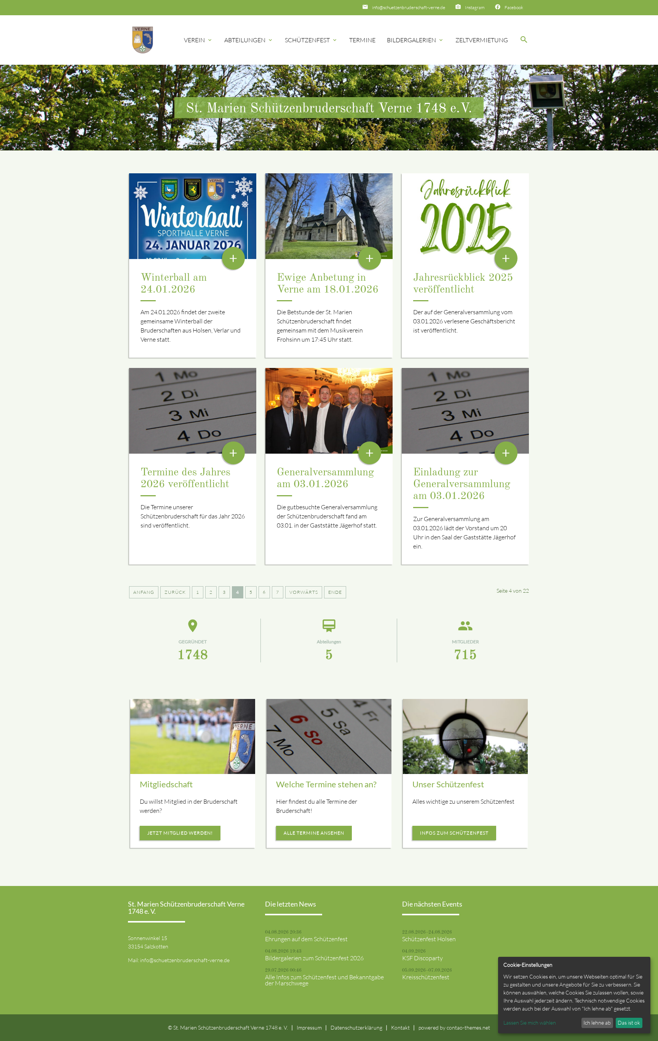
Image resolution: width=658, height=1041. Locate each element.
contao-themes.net (468, 1027)
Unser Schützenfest (448, 784)
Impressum (309, 1027)
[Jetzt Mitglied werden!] (192, 736)
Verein (198, 40)
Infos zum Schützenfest (454, 833)
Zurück (175, 592)
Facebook (514, 7)
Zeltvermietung (481, 40)
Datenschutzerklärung (356, 1027)
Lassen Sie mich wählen (529, 1022)
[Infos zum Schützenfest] (465, 736)
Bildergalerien (415, 40)
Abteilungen (248, 40)
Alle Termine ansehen (314, 833)
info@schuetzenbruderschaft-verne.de (408, 7)
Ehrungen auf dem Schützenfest (306, 939)
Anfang (143, 592)
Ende (335, 592)
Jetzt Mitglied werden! (180, 833)
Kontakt (400, 1027)
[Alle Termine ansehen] (329, 736)
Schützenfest (311, 40)
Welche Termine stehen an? (326, 784)
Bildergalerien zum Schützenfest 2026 (314, 958)
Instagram (475, 7)
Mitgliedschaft (166, 784)
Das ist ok (629, 1022)
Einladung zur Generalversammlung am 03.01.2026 (461, 484)
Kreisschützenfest (425, 977)
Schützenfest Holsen (429, 939)
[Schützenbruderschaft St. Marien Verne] (142, 40)
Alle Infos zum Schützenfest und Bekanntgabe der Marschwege (324, 980)
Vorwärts (303, 592)
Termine (362, 40)
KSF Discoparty (422, 958)
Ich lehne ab (597, 1022)
